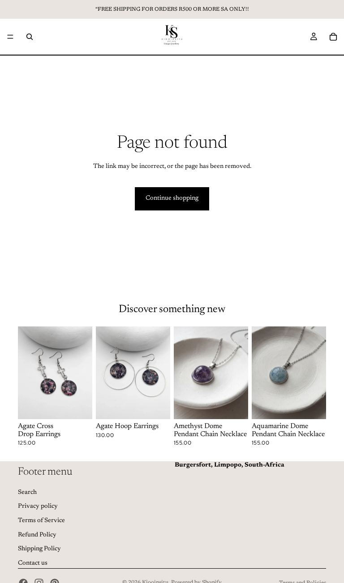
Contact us (32, 563)
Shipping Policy (39, 549)
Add (163, 405)
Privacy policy (38, 507)
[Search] (29, 37)
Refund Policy (37, 535)
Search (27, 492)
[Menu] (10, 36)
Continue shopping (172, 198)
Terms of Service (41, 521)
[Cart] (333, 37)
